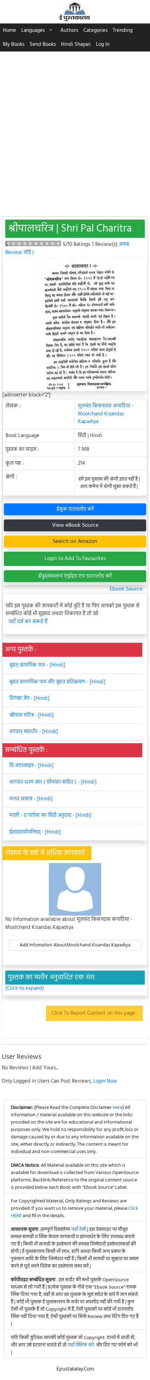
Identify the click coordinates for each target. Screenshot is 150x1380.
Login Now (105, 1081)
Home (9, 30)
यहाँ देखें (79, 1230)
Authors (69, 30)
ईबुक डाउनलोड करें (75, 509)
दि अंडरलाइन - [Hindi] (31, 765)
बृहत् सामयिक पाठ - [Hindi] (37, 665)
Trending (123, 30)
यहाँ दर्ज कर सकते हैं (27, 622)
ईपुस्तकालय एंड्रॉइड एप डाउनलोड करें (75, 576)
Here (117, 1108)
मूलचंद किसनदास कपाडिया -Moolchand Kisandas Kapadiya (105, 414)
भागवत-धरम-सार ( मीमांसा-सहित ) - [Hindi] (53, 782)
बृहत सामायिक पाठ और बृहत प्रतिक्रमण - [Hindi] (57, 682)
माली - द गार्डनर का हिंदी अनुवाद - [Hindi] (50, 815)
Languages (33, 30)
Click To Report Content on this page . (94, 1013)
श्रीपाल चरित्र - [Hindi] (31, 715)
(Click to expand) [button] (24, 989)
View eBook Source (75, 525)
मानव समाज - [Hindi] (31, 799)
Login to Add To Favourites (75, 558)
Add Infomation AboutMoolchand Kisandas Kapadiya (75, 945)
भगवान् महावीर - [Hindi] (33, 731)
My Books (13, 44)
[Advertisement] (75, 130)
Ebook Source (126, 589)
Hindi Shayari (76, 44)
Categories (95, 30)
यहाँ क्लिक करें (81, 1345)
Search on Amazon (75, 541)
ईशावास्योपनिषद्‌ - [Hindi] (35, 832)
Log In (103, 44)
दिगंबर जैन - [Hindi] (29, 698)
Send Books (43, 44)
